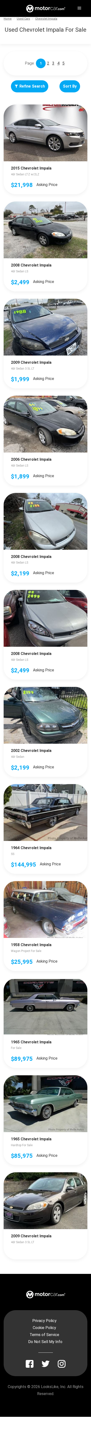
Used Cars (23, 18)
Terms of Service (44, 1334)
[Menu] (79, 7)
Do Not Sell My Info (45, 1341)
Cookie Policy (44, 1327)
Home (8, 18)
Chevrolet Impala (46, 18)
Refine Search (32, 86)
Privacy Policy (44, 1320)
